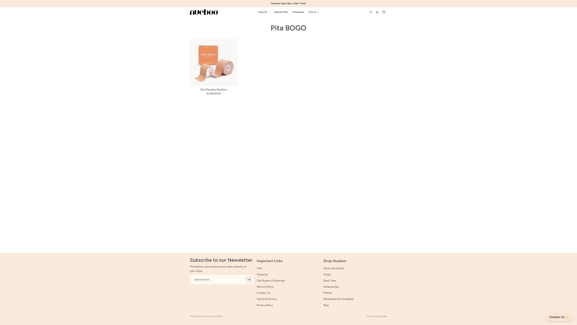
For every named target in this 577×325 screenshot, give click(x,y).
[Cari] (371, 12)
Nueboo (200, 316)
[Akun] (377, 12)
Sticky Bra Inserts (333, 268)
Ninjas (327, 274)
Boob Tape (329, 280)
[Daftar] (249, 279)
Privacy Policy (265, 305)
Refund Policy (265, 286)
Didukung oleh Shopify (213, 316)
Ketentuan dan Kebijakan (377, 316)
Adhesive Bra (331, 286)
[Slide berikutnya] (232, 62)
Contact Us (263, 292)
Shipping (262, 274)
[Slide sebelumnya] (194, 62)
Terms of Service (267, 299)
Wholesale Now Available (338, 299)
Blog (326, 305)
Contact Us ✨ (559, 317)
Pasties (327, 292)
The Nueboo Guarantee (271, 280)
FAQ (259, 268)
